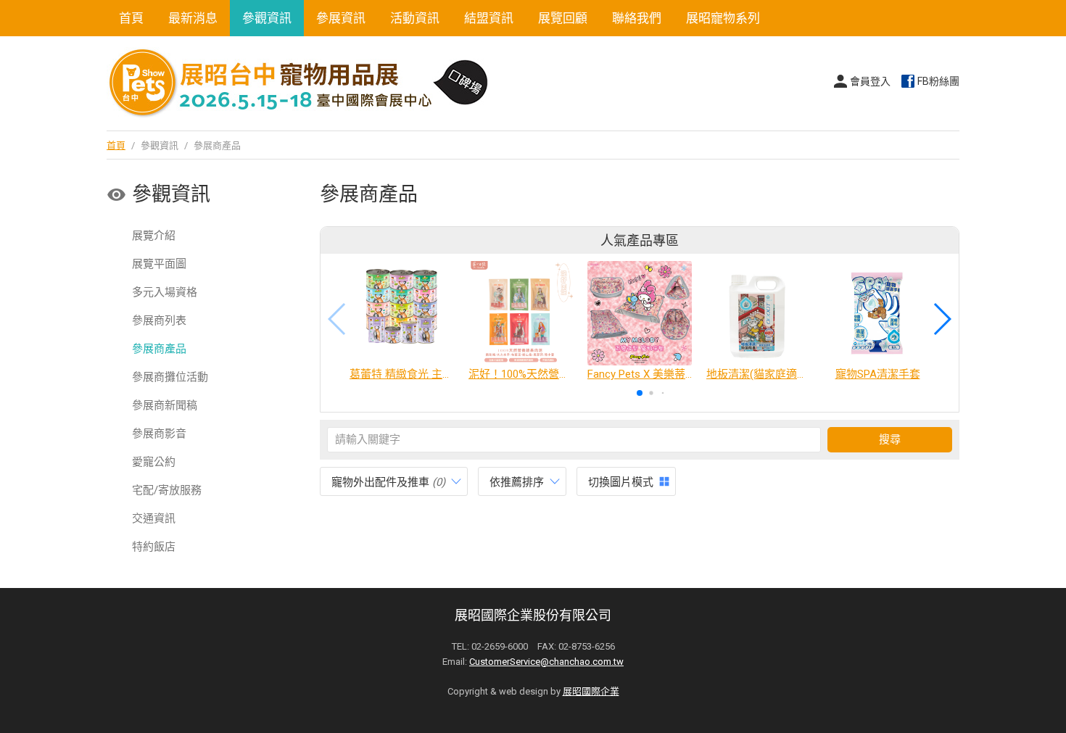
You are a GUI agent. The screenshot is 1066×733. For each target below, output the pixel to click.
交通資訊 (153, 518)
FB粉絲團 (938, 81)
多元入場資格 (164, 292)
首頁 (131, 18)
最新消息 (193, 18)
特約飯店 (153, 546)
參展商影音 (159, 433)
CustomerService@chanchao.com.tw (546, 661)
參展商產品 (159, 348)
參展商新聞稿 (164, 405)
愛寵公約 (153, 461)
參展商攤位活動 (170, 377)
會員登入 (870, 81)
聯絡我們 (636, 18)
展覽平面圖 (159, 263)
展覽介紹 (153, 235)
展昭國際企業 (591, 691)
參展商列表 (159, 320)
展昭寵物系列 (723, 18)
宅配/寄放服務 (167, 490)
